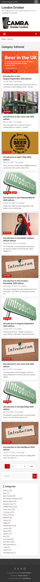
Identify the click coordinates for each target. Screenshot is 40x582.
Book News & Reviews (11, 499)
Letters (5, 528)
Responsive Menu (36, 2)
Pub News (6, 542)
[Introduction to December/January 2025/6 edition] (20, 224)
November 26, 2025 (9, 243)
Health (5, 523)
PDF (4, 536)
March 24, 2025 (8, 412)
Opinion (5, 534)
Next (31, 466)
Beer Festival (7, 496)
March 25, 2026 (8, 162)
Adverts (6, 491)
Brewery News (8, 501)
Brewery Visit (7, 504)
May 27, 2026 (7, 122)
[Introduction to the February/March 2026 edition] (20, 183)
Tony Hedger (17, 81)
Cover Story (7, 509)
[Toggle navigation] (4, 33)
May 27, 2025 (7, 369)
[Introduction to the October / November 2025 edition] (20, 266)
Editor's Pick (7, 515)
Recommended (8, 545)
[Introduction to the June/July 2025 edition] (20, 350)
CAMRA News (8, 507)
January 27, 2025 (9, 452)
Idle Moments (8, 526)
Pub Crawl (6, 539)
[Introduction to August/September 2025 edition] (20, 309)
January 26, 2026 (9, 203)
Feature (6, 520)
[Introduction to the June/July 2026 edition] (20, 102)
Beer (4, 493)
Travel (5, 547)
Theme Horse (23, 576)
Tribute (5, 550)
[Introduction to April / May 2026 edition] (20, 143)
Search (35, 476)
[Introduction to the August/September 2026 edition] (20, 62)
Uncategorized (8, 553)
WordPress (27, 578)
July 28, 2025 (7, 329)
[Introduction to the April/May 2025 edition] (20, 392)
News (14, 71)
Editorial (7, 71)
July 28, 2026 (7, 81)
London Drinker (13, 7)
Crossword (7, 512)
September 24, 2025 (10, 286)
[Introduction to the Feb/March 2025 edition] (20, 433)
